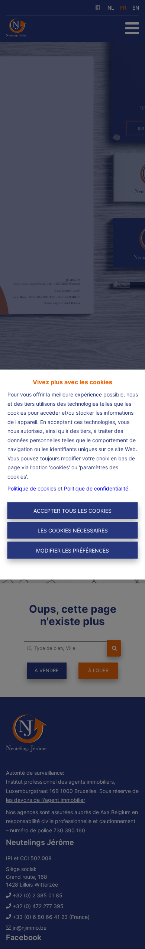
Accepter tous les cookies (72, 510)
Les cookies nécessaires (73, 530)
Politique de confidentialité (96, 488)
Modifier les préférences (72, 550)
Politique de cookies (31, 488)
